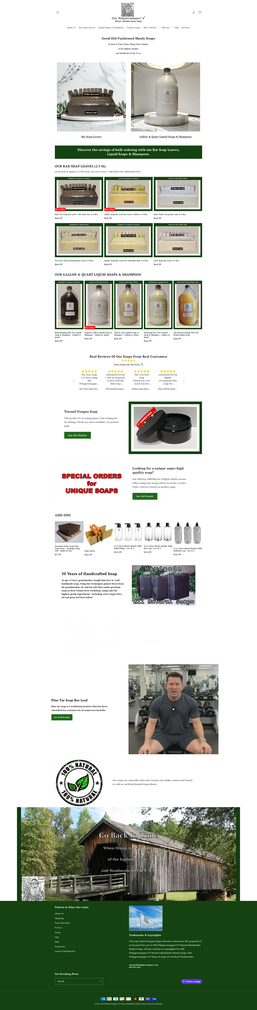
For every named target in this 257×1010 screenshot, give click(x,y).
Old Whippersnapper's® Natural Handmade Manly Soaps (123, 1004)
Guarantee (60, 946)
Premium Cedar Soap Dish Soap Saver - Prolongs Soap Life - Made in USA (67, 548)
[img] (128, 360)
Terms (58, 932)
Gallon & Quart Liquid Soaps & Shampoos (166, 136)
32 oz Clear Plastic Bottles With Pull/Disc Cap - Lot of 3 (187, 549)
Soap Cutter (90, 551)
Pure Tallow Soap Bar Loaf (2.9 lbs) (170, 214)
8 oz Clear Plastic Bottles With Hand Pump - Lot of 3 (128, 547)
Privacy (58, 927)
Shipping (59, 918)
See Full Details (145, 496)
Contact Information (65, 951)
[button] (58, 12)
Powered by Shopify (154, 1004)
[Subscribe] (100, 981)
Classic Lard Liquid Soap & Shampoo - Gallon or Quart (126, 334)
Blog (57, 942)
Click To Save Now (152, 642)
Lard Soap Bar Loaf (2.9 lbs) (166, 260)
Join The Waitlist (77, 435)
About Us (59, 913)
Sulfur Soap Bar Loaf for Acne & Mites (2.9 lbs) (125, 214)
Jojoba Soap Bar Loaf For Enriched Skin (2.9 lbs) (126, 260)
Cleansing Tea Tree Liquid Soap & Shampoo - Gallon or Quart (157, 335)
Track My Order (62, 923)
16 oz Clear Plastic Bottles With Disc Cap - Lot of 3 (158, 547)
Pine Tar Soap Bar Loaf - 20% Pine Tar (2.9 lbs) (76, 214)
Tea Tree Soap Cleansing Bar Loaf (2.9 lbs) (74, 260)
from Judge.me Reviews (127, 364)
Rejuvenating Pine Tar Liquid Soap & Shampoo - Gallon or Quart (68, 335)
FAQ (57, 937)
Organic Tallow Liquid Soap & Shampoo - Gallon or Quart (98, 334)
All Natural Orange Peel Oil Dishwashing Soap (185, 334)
